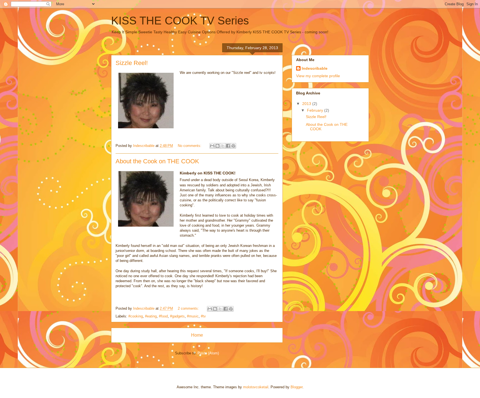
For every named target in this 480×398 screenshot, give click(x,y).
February (315, 110)
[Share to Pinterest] (233, 146)
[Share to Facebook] (228, 146)
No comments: (190, 146)
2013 (307, 103)
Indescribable (315, 68)
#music (193, 316)
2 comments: (189, 308)
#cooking (135, 316)
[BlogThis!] (217, 146)
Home (197, 335)
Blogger (296, 387)
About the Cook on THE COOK (157, 161)
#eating (151, 316)
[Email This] (212, 146)
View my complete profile (318, 76)
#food (163, 316)
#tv (203, 316)
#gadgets (177, 316)
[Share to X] (223, 146)
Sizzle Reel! (132, 62)
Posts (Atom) (208, 353)
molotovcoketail (255, 387)
